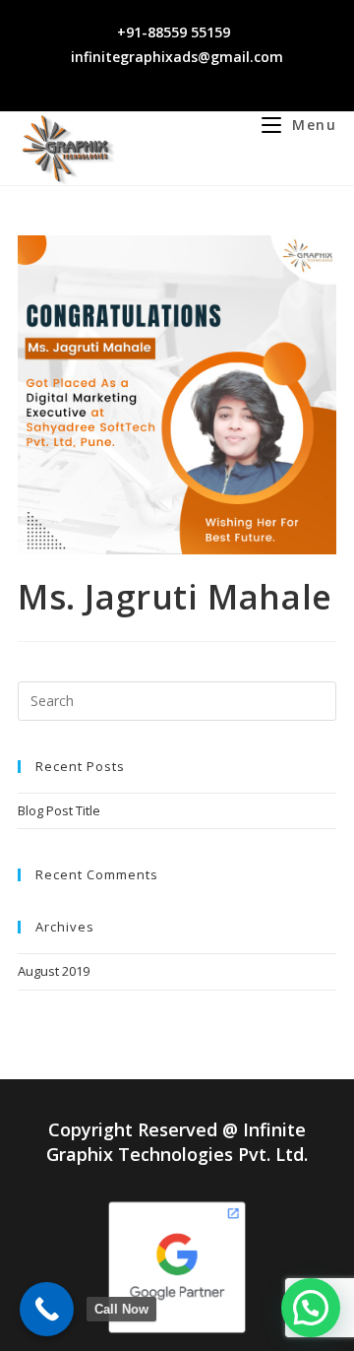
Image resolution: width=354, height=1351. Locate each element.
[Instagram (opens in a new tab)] (162, 78)
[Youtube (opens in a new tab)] (208, 78)
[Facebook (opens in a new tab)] (140, 78)
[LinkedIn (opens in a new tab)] (185, 78)
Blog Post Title (59, 810)
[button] (310, 1307)
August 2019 (53, 971)
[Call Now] (47, 1309)
